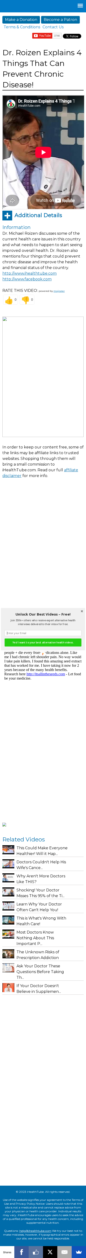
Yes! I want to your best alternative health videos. (43, 642)
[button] (43, 614)
